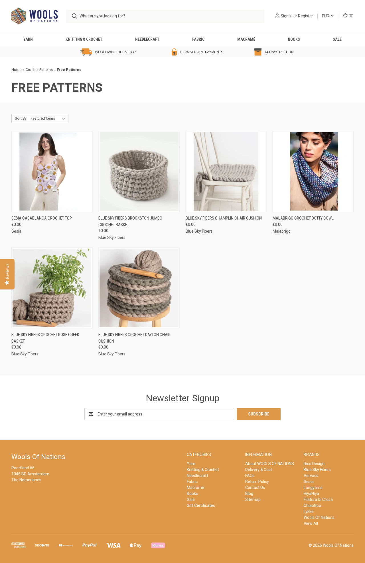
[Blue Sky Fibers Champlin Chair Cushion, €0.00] (226, 171)
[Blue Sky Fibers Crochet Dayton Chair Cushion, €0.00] (139, 287)
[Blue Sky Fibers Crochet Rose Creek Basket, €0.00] (52, 287)
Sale (337, 39)
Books (294, 39)
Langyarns (313, 487)
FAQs (250, 475)
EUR (326, 16)
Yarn (28, 39)
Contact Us (255, 487)
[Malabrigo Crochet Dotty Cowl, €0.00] (313, 171)
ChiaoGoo (312, 505)
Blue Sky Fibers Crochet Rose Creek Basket (45, 338)
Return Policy (257, 481)
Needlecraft (147, 39)
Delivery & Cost (258, 469)
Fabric (198, 39)
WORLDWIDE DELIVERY (115, 52)
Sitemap (253, 499)
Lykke (309, 511)
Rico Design (314, 463)
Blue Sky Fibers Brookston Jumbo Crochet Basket (130, 221)
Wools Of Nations (319, 517)
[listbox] (49, 118)
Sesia (309, 481)
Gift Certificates (201, 505)
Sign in (287, 16)
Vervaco (311, 475)
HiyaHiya (311, 493)
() (351, 16)
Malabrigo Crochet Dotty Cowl (303, 218)
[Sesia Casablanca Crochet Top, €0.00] (52, 171)
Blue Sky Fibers (317, 469)
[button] (51, 52)
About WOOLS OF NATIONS (269, 463)
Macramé (246, 39)
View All (311, 523)
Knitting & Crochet (84, 39)
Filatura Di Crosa (318, 499)
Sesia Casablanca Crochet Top (41, 218)
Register (305, 16)
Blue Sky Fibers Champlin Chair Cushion (224, 218)
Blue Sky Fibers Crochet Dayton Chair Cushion (134, 338)
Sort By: (21, 118)
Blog (249, 493)
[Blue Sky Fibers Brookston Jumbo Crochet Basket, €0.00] (139, 171)
